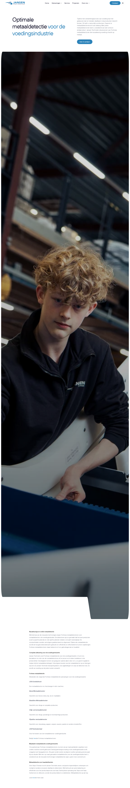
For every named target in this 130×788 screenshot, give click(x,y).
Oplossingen (56, 3)
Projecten (75, 3)
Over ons (85, 3)
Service (67, 3)
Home (47, 3)
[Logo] (15, 3)
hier (34, 738)
